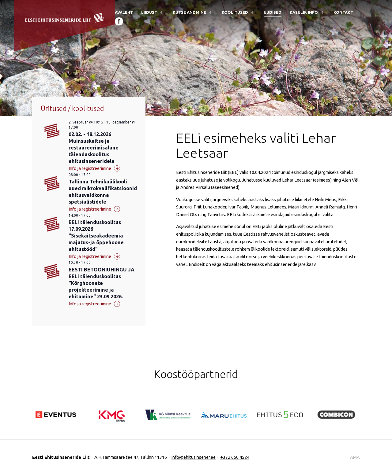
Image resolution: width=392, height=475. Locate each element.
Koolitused (235, 12)
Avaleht (124, 12)
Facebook (119, 21)
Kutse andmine (189, 12)
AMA (355, 457)
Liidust (149, 12)
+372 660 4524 (234, 457)
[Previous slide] (40, 396)
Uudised (272, 12)
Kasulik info (304, 12)
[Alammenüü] (160, 12)
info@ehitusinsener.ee (194, 457)
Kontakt (343, 12)
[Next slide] (57, 396)
